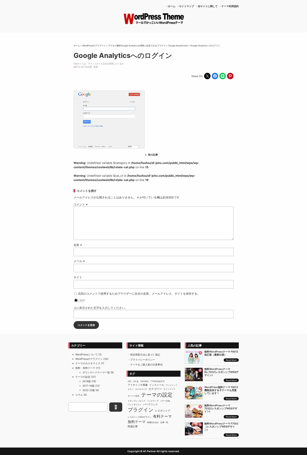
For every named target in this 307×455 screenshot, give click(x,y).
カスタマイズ (141, 389)
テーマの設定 (82, 376)
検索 (116, 407)
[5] (194, 433)
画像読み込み (153, 422)
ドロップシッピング (136, 401)
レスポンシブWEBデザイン (139, 417)
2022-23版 (88, 390)
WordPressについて (86, 354)
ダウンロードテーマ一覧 (96, 372)
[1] (194, 361)
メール (79, 261)
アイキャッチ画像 (138, 384)
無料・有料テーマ (85, 367)
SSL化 (136, 381)
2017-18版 (88, 385)
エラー (131, 389)
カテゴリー (155, 389)
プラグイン (141, 410)
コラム (79, 394)
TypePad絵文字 (157, 381)
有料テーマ (162, 416)
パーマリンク (150, 404)
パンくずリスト (134, 404)
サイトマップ (169, 389)
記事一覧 (164, 422)
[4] (194, 415)
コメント (81, 204)
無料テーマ (137, 421)
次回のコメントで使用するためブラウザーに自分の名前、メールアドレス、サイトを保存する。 (139, 293)
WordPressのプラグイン (89, 358)
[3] (194, 397)
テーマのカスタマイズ (87, 363)
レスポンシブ (162, 410)
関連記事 (133, 426)
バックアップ (153, 401)
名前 (78, 245)
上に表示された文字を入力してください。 (101, 308)
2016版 (86, 381)
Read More (231, 360)
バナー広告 (165, 401)
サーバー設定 (133, 396)
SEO (129, 381)
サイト (78, 277)
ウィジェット (171, 385)
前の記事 (153, 154)
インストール (156, 384)
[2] (194, 379)
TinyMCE (144, 381)
